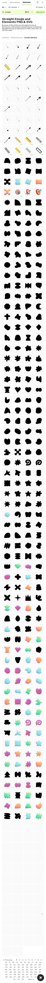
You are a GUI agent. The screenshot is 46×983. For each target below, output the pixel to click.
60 (23, 974)
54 (35, 972)
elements (27, 2)
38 (6, 970)
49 (15, 972)
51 (23, 972)
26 (31, 965)
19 (40, 962)
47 (6, 972)
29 (6, 967)
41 (19, 970)
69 (23, 977)
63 (35, 974)
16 (29, 962)
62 (31, 974)
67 (15, 977)
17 (32, 962)
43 (27, 970)
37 (40, 967)
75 (18, 979)
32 (19, 967)
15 (25, 962)
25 (27, 965)
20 (6, 965)
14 (21, 962)
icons (4, 2)
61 (27, 974)
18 (36, 962)
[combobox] (13, 12)
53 (31, 972)
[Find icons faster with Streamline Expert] (40, 977)
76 (23, 979)
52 (27, 972)
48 (10, 972)
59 (19, 974)
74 (14, 979)
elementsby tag (16, 37)
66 (11, 977)
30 (10, 967)
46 (40, 970)
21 (10, 965)
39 (10, 970)
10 (6, 962)
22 (14, 965)
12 (13, 962)
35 (31, 967)
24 (23, 965)
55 (40, 972)
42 (23, 970)
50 (19, 972)
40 (14, 970)
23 (19, 965)
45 (36, 970)
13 (17, 962)
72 (35, 977)
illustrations (15, 2)
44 (31, 970)
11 (9, 962)
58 (15, 974)
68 (19, 977)
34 (27, 967)
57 (10, 974)
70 (27, 977)
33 (23, 967)
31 (15, 967)
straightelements (30, 37)
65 (6, 977)
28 (40, 965)
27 (35, 965)
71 (31, 977)
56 (6, 974)
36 (35, 967)
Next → (31, 979)
